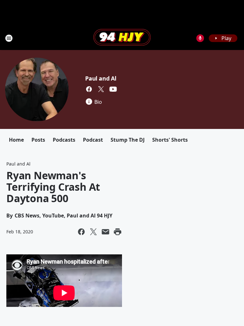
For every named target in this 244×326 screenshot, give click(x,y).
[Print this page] (117, 231)
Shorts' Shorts (170, 139)
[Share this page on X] (93, 231)
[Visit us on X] (101, 89)
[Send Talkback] (200, 38)
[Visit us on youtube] (113, 89)
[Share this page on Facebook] (81, 231)
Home (16, 139)
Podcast (93, 139)
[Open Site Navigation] (9, 38)
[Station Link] (122, 38)
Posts (38, 139)
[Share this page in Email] (105, 231)
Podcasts (64, 139)
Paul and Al (100, 78)
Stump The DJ (128, 139)
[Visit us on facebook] (89, 89)
